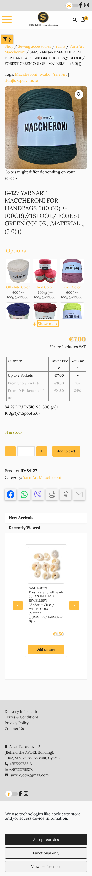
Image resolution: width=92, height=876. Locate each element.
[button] (79, 94)
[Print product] (52, 494)
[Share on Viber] (38, 494)
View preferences (46, 866)
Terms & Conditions (22, 717)
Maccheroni (26, 74)
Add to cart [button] (46, 649)
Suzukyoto (43, 20)
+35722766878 (21, 769)
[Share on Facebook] (10, 494)
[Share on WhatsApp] (24, 494)
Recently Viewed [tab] (24, 527)
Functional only (46, 853)
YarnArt (60, 74)
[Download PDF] (65, 494)
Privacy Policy (17, 722)
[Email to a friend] (79, 494)
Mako (45, 74)
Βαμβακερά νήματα (21, 80)
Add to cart (66, 451)
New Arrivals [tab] (21, 517)
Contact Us (14, 728)
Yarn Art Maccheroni (42, 477)
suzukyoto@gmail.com (29, 775)
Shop (9, 46)
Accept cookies (46, 839)
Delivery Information (22, 711)
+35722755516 (20, 763)
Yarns (60, 46)
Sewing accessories (34, 46)
